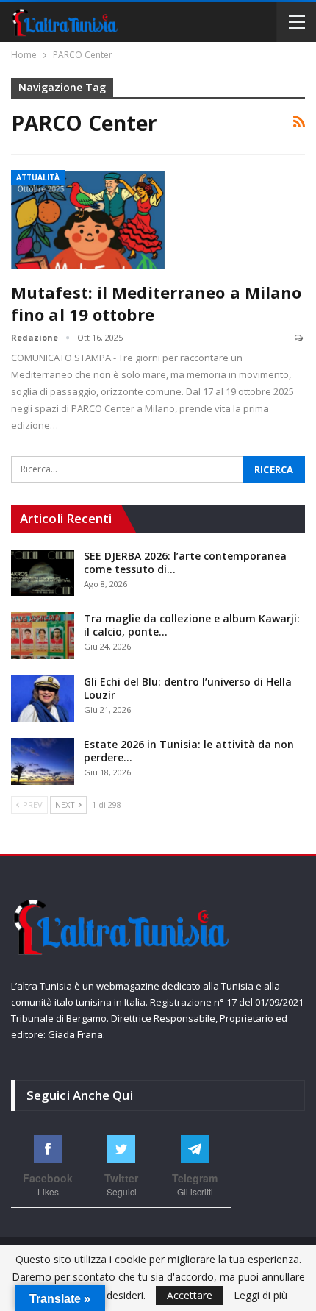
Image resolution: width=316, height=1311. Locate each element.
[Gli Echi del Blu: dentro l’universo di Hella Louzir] (42, 698)
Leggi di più (260, 1295)
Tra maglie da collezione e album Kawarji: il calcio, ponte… (192, 625)
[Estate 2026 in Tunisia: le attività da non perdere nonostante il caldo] (42, 761)
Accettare (189, 1295)
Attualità (38, 177)
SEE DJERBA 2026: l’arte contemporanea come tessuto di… (185, 562)
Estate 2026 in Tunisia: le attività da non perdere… (189, 750)
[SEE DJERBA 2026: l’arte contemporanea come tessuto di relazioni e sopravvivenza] (42, 573)
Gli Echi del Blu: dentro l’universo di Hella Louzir (188, 688)
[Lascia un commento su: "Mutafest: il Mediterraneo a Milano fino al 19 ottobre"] (300, 338)
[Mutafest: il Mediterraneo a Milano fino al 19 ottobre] (88, 219)
